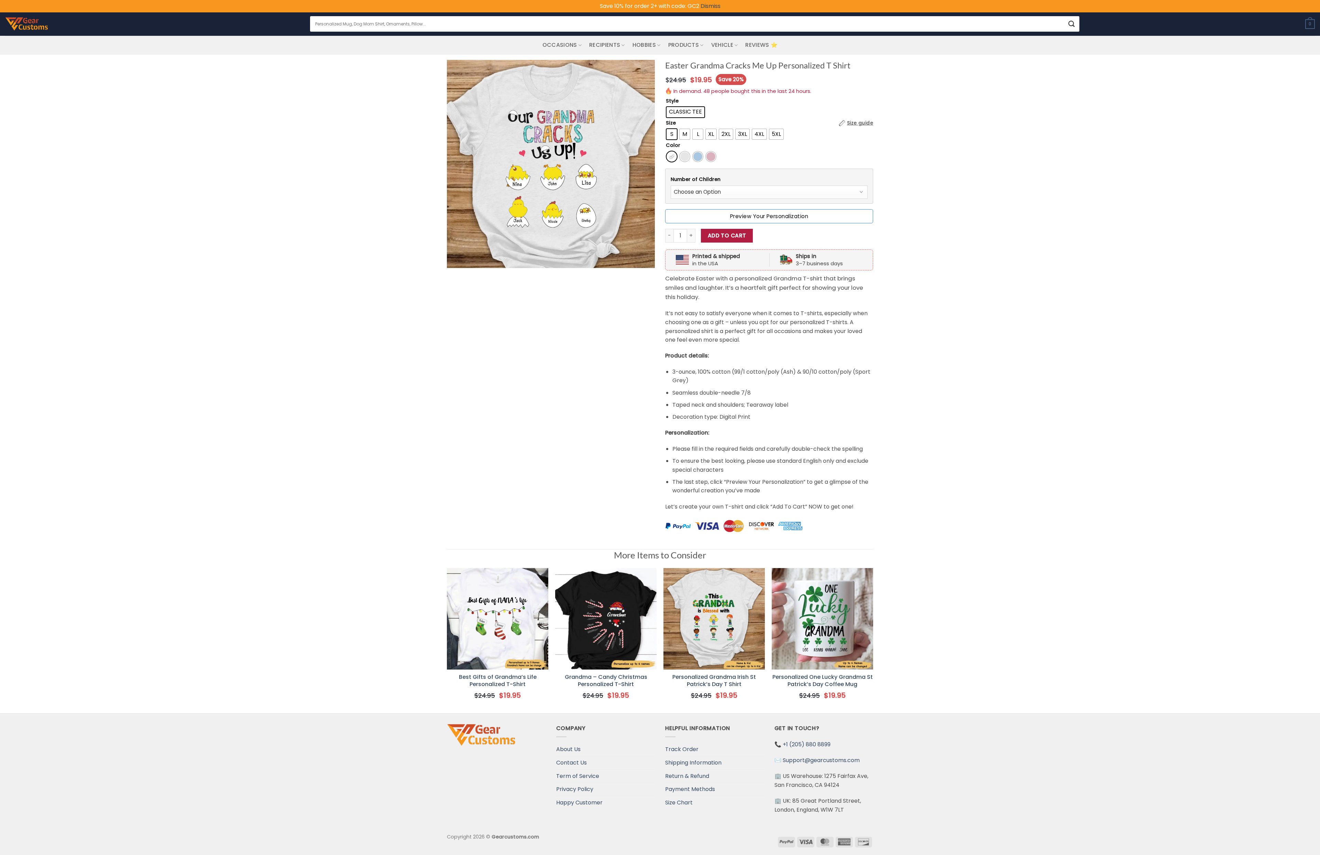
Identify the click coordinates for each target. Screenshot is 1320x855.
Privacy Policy (574, 789)
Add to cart (727, 235)
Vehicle (722, 45)
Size (671, 123)
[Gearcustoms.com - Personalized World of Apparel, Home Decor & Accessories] (26, 24)
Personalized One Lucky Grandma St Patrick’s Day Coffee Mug (822, 681)
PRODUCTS (683, 45)
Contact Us (571, 763)
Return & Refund (687, 776)
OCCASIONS (559, 45)
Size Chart (679, 802)
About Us (568, 749)
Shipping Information (693, 763)
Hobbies (644, 45)
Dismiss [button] (710, 6)
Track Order (681, 749)
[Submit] (1071, 24)
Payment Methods (690, 789)
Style (672, 101)
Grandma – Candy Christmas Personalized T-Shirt (606, 681)
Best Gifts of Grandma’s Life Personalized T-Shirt (498, 681)
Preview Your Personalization (769, 216)
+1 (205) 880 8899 (806, 744)
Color (673, 145)
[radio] (685, 112)
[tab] (769, 179)
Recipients (604, 45)
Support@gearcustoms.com (821, 760)
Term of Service (577, 776)
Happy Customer (579, 802)
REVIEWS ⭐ (761, 45)
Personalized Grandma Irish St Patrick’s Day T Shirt (714, 681)
